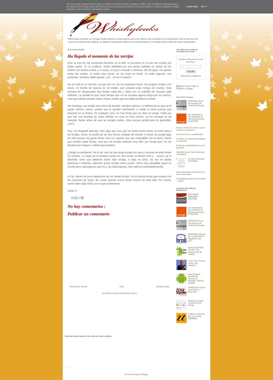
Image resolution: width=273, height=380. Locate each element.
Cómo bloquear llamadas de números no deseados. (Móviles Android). (196, 278)
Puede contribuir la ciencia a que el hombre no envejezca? (190, 129)
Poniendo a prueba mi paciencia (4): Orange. (195, 303)
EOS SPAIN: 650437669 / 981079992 (193, 196)
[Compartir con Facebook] (82, 197)
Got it (204, 7)
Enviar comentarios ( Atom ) (125, 293)
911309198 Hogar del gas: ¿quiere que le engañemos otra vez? (196, 237)
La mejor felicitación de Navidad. (196, 160)
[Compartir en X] (79, 197)
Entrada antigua (162, 286)
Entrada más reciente (78, 286)
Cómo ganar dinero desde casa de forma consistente (190, 173)
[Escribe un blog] (75, 197)
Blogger (145, 374)
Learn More (192, 7)
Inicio (122, 286)
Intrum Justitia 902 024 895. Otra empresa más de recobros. (195, 250)
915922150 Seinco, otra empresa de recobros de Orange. (196, 103)
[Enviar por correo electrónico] (72, 197)
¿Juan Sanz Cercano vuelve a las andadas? (196, 263)
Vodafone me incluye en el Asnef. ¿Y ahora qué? (196, 289)
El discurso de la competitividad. (189, 134)
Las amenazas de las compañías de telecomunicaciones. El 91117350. (196, 117)
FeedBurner (196, 76)
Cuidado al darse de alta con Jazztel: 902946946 (196, 316)
